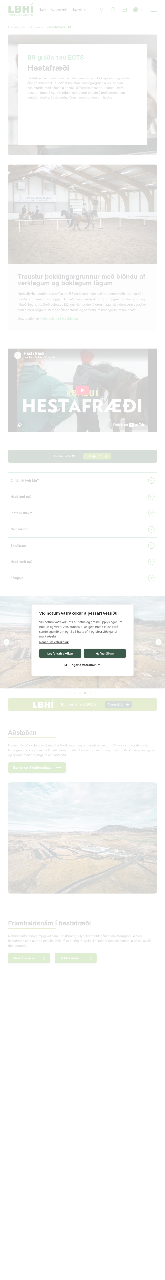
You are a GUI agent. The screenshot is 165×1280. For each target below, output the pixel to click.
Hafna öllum (105, 653)
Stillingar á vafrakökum (82, 665)
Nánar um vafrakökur (54, 642)
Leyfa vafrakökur (60, 653)
